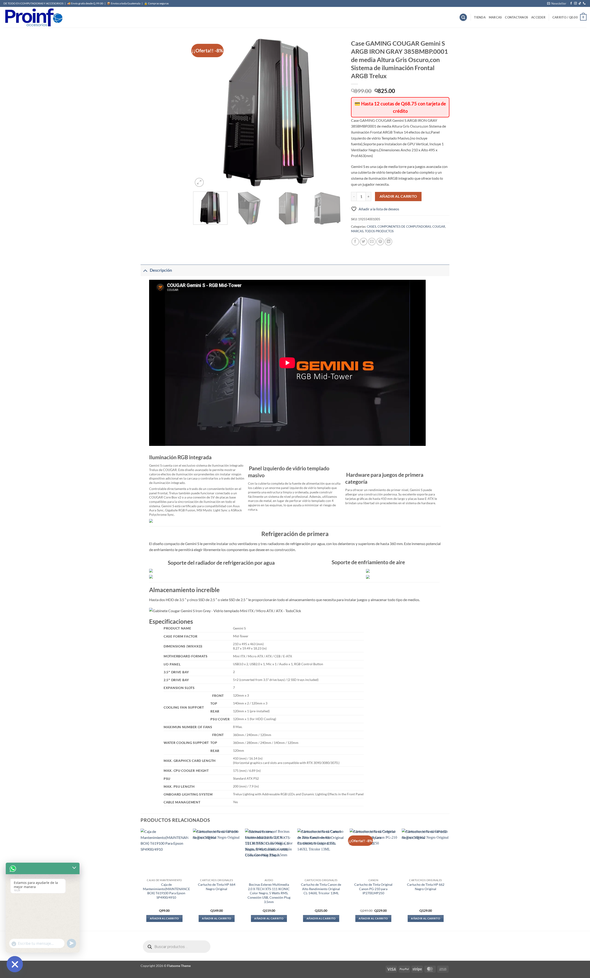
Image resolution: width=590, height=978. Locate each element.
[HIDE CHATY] (15, 964)
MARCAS (495, 17)
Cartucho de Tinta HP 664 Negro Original (216, 887)
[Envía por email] (372, 241)
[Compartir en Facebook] (355, 241)
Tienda (480, 17)
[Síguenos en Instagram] (575, 3)
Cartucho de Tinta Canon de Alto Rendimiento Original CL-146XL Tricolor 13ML (321, 889)
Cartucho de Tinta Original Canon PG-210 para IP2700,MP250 (373, 889)
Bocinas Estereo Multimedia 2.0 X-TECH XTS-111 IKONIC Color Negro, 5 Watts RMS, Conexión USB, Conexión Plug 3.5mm (269, 893)
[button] (556, 3)
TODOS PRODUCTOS (379, 231)
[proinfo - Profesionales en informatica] (33, 17)
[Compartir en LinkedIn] (388, 241)
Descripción (161, 270)
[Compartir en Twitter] (363, 241)
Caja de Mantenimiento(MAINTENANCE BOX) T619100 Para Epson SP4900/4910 (166, 891)
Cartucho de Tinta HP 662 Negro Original (425, 887)
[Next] (335, 112)
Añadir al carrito (398, 196)
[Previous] (202, 112)
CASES (371, 226)
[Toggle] (145, 270)
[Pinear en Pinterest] (380, 241)
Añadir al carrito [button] (164, 918)
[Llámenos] (584, 3)
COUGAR (438, 226)
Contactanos (516, 17)
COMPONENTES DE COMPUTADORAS (404, 226)
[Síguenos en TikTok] (579, 3)
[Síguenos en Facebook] (571, 3)
